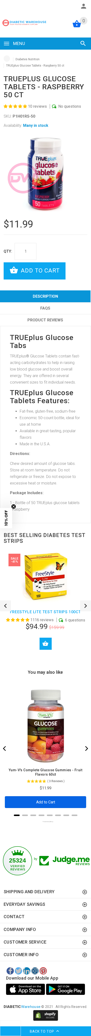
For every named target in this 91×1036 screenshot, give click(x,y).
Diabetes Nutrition (28, 59)
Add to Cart (39, 270)
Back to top (42, 1031)
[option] (45, 174)
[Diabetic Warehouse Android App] (65, 989)
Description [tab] (45, 296)
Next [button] (85, 605)
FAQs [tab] (45, 308)
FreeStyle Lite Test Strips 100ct (45, 612)
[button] (16, 106)
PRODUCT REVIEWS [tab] (45, 320)
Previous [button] (5, 605)
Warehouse (22, 1007)
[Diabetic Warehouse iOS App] (26, 989)
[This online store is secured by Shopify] (45, 1015)
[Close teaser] (13, 506)
